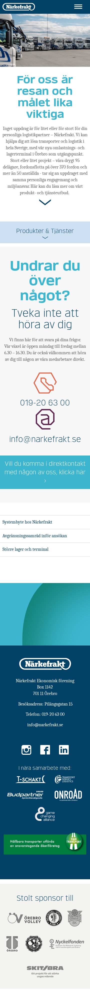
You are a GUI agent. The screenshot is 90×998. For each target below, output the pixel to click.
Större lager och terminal (25, 549)
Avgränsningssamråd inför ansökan (34, 535)
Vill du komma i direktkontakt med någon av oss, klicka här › (45, 472)
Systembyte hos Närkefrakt (27, 522)
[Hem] (18, 6)
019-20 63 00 (45, 403)
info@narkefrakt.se (45, 440)
